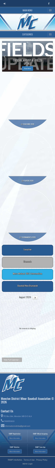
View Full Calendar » (12, 359)
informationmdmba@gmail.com (17, 426)
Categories (27, 34)
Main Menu (27, 10)
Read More (27, 68)
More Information (14, 438)
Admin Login (28, 463)
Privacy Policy (41, 459)
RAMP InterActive (15, 459)
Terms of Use (29, 459)
